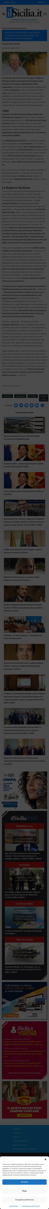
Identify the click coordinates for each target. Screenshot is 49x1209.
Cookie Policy (13, 1206)
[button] (45, 1159)
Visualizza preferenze (24, 1200)
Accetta (24, 1182)
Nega (24, 1191)
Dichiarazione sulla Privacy (31, 1206)
